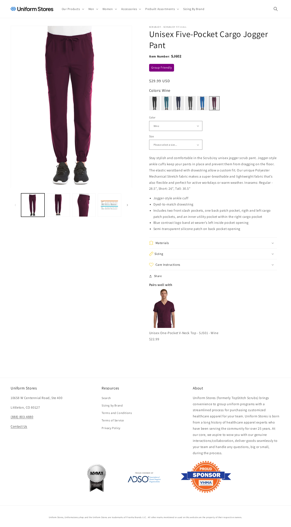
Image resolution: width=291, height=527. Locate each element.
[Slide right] (127, 205)
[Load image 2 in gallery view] (58, 205)
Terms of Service (113, 420)
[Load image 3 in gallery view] (84, 205)
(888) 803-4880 (22, 417)
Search (106, 398)
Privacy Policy (111, 428)
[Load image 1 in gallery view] (33, 205)
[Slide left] (15, 205)
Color (152, 117)
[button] (72, 8)
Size (151, 136)
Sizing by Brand (112, 405)
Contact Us (19, 426)
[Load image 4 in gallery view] (109, 205)
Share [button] (158, 276)
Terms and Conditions (117, 413)
